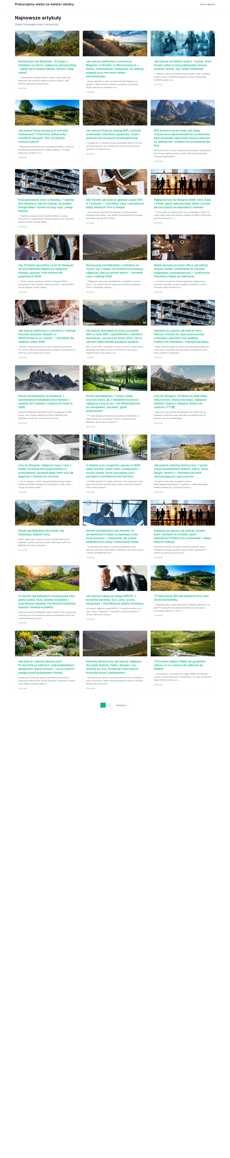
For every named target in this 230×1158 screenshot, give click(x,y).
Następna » (122, 705)
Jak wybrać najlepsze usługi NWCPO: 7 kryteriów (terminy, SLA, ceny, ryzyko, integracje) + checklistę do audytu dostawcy (115, 599)
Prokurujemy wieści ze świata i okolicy (44, 4)
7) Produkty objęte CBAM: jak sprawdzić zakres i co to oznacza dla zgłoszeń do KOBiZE (180, 665)
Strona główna (207, 4)
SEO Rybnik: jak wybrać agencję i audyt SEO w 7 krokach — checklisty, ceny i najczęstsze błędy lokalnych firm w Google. (115, 203)
